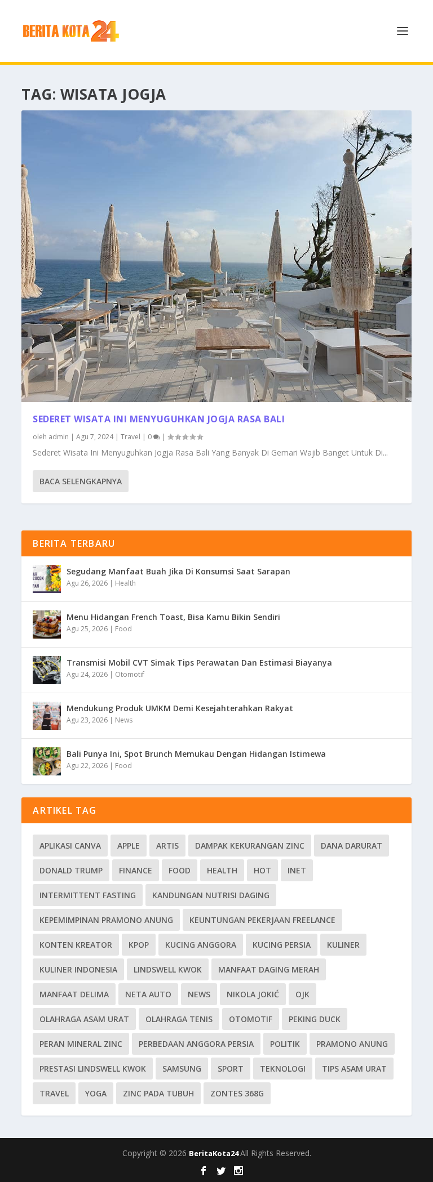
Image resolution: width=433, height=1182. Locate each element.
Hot (262, 870)
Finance (135, 870)
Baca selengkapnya (80, 481)
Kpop (139, 944)
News (123, 720)
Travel (130, 436)
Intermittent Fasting (87, 895)
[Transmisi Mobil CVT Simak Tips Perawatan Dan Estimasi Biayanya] (47, 670)
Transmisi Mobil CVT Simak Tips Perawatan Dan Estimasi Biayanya (199, 662)
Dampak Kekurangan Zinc (249, 845)
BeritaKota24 (214, 1153)
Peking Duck (315, 1019)
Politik (285, 1043)
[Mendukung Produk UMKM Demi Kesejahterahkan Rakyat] (47, 716)
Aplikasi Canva (70, 845)
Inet (297, 870)
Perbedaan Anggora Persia (196, 1043)
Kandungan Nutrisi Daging (210, 895)
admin (58, 436)
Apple (128, 845)
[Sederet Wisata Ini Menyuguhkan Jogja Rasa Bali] (216, 256)
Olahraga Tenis (179, 1019)
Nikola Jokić (253, 994)
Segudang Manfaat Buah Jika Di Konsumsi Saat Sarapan (178, 571)
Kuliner (343, 944)
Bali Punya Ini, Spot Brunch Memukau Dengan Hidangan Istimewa (196, 753)
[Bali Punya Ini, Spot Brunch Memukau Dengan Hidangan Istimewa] (47, 761)
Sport (231, 1068)
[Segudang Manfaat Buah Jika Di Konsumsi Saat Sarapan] (47, 579)
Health (125, 583)
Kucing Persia (282, 944)
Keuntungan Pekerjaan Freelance (262, 920)
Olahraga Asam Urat (84, 1019)
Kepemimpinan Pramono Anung (106, 920)
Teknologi (283, 1068)
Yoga (96, 1093)
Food (123, 629)
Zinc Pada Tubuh (158, 1093)
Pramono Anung (352, 1043)
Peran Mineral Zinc (80, 1043)
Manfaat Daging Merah (268, 969)
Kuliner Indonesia (78, 969)
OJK (302, 994)
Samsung (181, 1068)
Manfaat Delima (74, 994)
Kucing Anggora (200, 944)
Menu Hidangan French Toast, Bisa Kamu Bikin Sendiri (173, 617)
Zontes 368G (237, 1093)
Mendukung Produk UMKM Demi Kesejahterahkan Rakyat (180, 708)
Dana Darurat (351, 845)
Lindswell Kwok (168, 969)
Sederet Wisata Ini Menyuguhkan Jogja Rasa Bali (159, 419)
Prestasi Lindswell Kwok (92, 1068)
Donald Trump (71, 870)
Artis (167, 845)
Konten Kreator (75, 944)
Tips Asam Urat (354, 1068)
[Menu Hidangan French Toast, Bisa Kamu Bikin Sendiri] (47, 624)
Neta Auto (148, 994)
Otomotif (129, 674)
